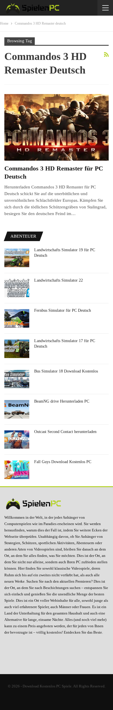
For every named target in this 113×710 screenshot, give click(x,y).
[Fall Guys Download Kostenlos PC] (16, 470)
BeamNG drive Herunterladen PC (61, 401)
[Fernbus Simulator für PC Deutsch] (16, 318)
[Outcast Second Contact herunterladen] (16, 439)
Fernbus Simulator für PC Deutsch (62, 310)
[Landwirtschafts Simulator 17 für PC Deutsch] (16, 349)
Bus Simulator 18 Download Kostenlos (66, 371)
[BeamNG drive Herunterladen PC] (16, 409)
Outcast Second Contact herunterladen (65, 432)
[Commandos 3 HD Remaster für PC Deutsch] (56, 127)
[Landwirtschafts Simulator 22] (16, 288)
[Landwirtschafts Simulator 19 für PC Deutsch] (16, 258)
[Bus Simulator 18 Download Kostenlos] (16, 379)
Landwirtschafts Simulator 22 (58, 280)
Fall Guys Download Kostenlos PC (62, 462)
